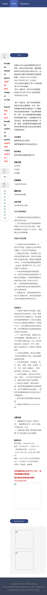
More (33, 32)
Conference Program (11, 11)
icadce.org (33, 584)
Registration (22, 32)
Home (5, 3)
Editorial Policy (28, 18)
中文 (14, 3)
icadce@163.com (20, 184)
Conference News (10, 18)
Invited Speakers (31, 11)
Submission (8, 32)
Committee (24, 3)
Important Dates (10, 25)
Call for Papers (26, 25)
